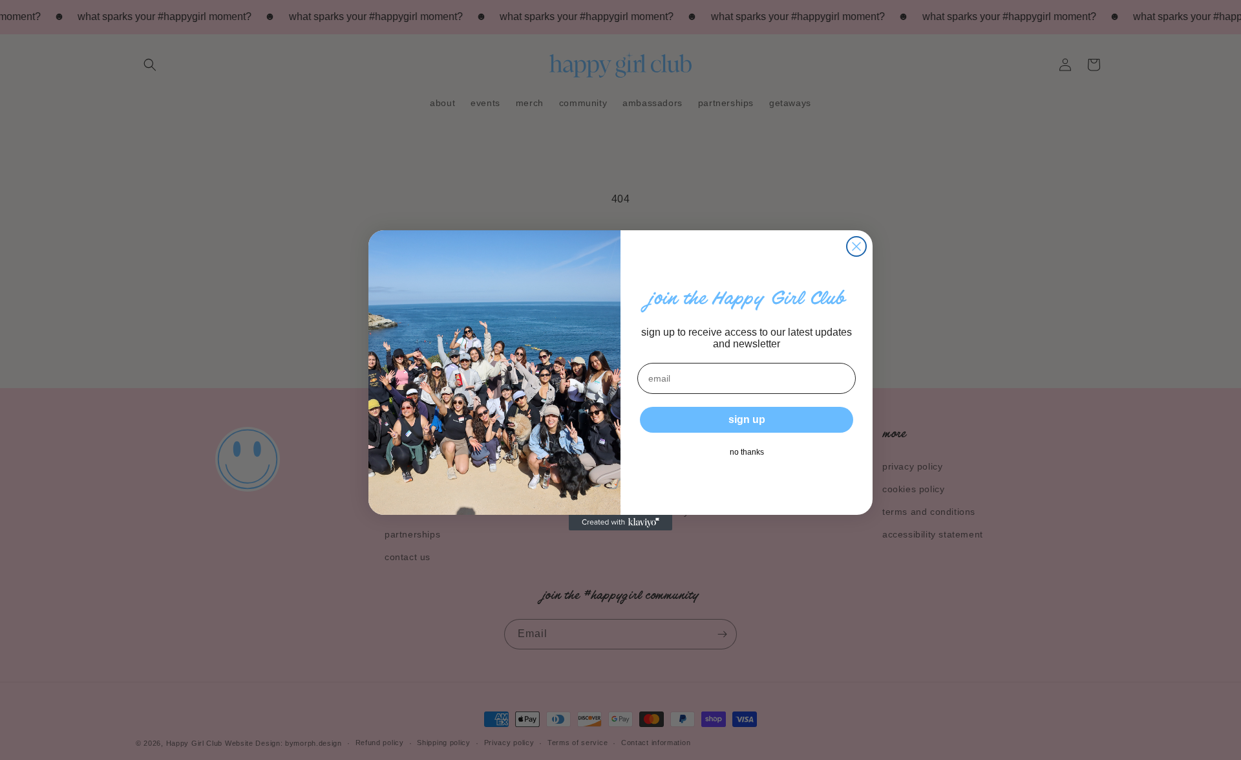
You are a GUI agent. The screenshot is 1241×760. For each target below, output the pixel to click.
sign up (746, 419)
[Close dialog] (856, 246)
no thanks (747, 452)
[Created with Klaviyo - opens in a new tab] (620, 522)
